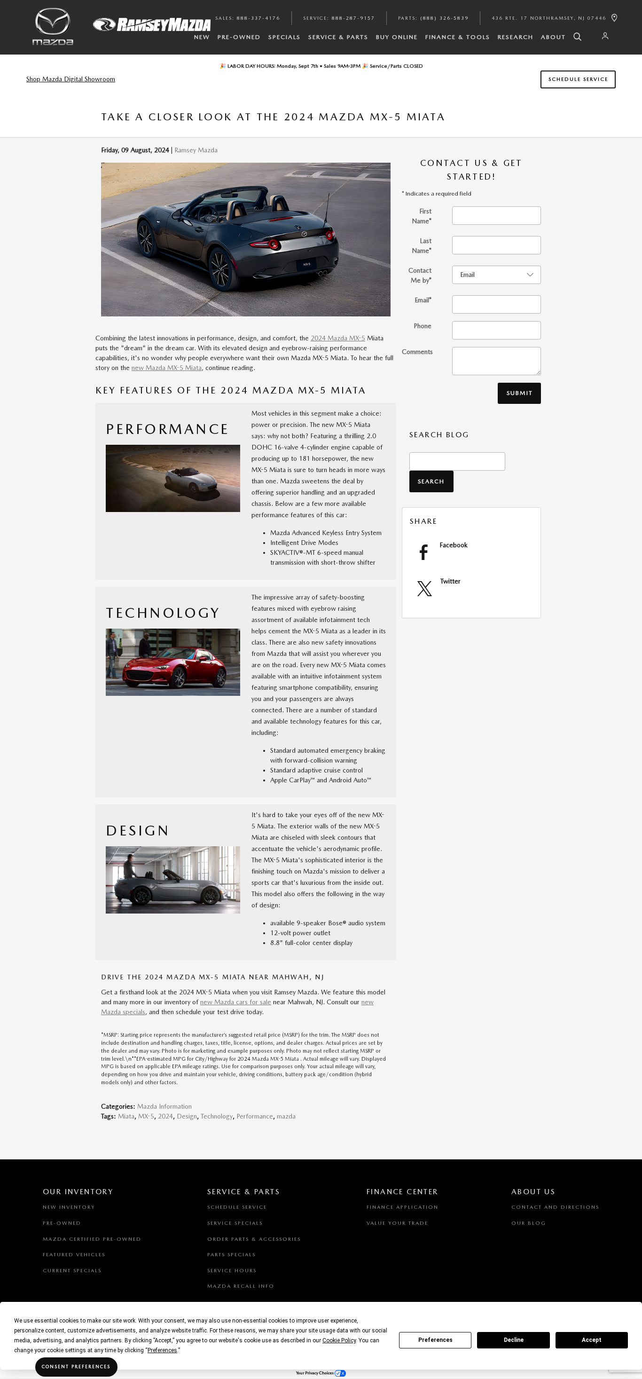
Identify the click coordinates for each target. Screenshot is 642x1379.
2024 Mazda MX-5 (338, 338)
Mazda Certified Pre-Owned (92, 1239)
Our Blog (528, 1223)
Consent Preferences (76, 1366)
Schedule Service (578, 79)
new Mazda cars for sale (235, 1002)
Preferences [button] (162, 1350)
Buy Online (397, 36)
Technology (217, 1116)
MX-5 (146, 1116)
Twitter (450, 581)
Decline (514, 1340)
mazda (286, 1116)
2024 (165, 1116)
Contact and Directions (555, 1207)
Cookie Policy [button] (339, 1340)
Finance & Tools (457, 36)
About (553, 36)
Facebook (453, 545)
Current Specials (72, 1271)
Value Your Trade (397, 1223)
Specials (284, 36)
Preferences (435, 1340)
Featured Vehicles (74, 1255)
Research (515, 36)
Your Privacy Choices (315, 1372)
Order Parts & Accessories (254, 1239)
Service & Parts (338, 36)
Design (187, 1116)
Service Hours (232, 1271)
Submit (519, 392)
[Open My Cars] (603, 36)
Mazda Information (164, 1106)
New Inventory (69, 1207)
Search (431, 481)
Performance (254, 1116)
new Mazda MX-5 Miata (167, 367)
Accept (592, 1340)
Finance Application (402, 1207)
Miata (126, 1116)
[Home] (53, 34)
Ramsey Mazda (196, 150)
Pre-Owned (239, 36)
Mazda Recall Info (240, 1286)
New (202, 36)
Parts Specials (231, 1255)
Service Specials (235, 1223)
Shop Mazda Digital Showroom (70, 79)
